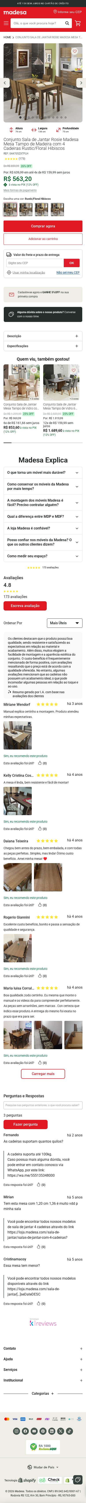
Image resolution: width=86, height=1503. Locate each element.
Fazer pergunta (25, 1124)
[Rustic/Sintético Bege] (57, 209)
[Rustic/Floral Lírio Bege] (25, 209)
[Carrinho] (78, 23)
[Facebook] (25, 1431)
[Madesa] (15, 12)
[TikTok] (69, 1431)
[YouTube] (34, 1431)
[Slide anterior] (5, 83)
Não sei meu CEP (68, 272)
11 (62, 118)
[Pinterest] (43, 1431)
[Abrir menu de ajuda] (77, 1479)
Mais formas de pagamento (20, 190)
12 (65, 118)
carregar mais (43, 1074)
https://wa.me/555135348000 (31, 1175)
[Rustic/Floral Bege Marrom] (41, 209)
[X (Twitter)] (60, 1431)
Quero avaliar (25, 606)
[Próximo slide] (81, 83)
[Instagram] (16, 1431)
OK (71, 263)
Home (7, 37)
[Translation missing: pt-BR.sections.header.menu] (6, 23)
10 (57, 118)
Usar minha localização (29, 272)
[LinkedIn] (51, 1431)
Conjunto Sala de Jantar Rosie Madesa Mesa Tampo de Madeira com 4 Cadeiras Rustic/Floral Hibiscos (48, 37)
